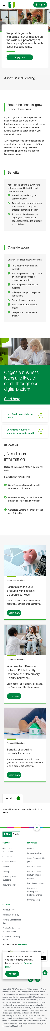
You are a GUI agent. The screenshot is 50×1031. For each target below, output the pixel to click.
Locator (5, 866)
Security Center (9, 885)
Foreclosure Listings (35, 883)
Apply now (19, 57)
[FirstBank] (11, 5)
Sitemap (5, 871)
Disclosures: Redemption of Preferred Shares (34, 891)
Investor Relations (34, 853)
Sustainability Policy (10, 915)
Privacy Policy (8, 910)
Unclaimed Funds (34, 866)
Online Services (9, 861)
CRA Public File (33, 900)
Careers (30, 848)
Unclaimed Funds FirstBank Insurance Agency (35, 874)
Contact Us (7, 856)
